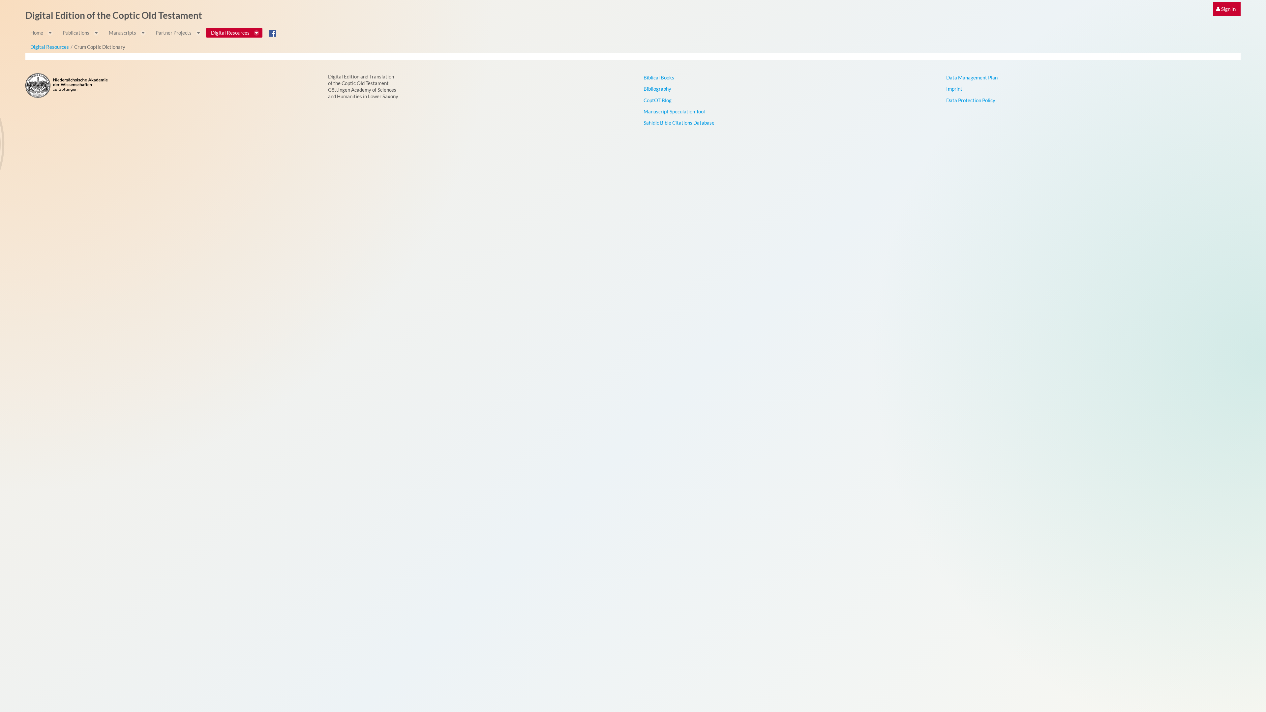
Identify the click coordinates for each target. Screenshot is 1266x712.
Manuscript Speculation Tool (674, 111)
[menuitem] (1227, 9)
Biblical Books (659, 77)
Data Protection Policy (970, 100)
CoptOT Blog (658, 100)
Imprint (954, 89)
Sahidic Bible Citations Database (679, 123)
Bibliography (657, 89)
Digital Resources (49, 47)
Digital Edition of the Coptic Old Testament (113, 15)
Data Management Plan (972, 77)
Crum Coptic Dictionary (99, 47)
